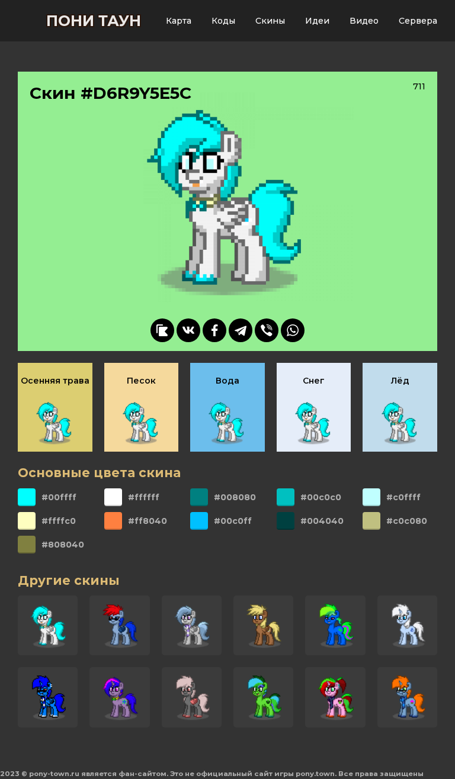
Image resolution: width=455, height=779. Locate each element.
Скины (270, 20)
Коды (223, 20)
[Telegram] (240, 330)
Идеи (317, 20)
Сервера (418, 20)
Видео (364, 20)
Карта (178, 20)
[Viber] (266, 330)
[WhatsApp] (293, 330)
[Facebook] (214, 330)
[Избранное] (162, 330)
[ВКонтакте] (188, 330)
